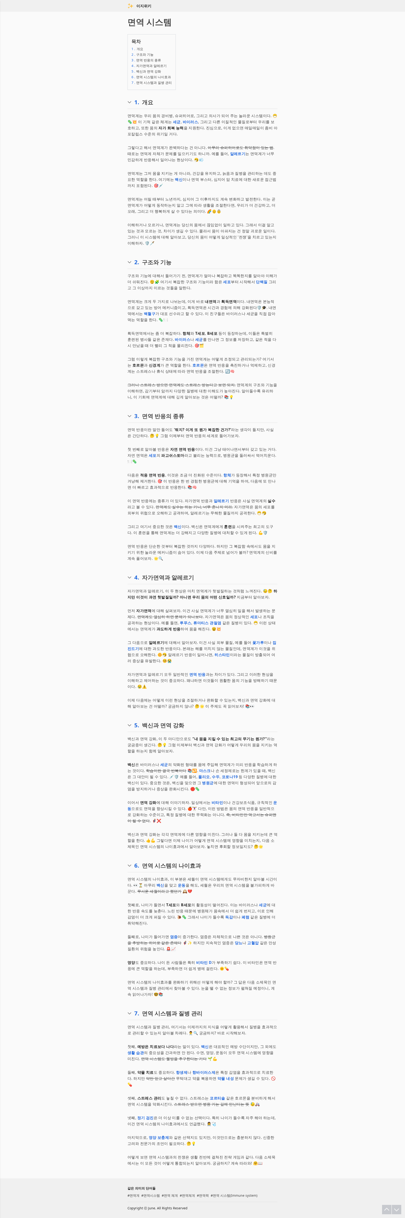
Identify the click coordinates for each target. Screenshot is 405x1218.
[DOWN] (396, 1209)
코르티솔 (217, 1098)
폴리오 (204, 776)
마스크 (205, 770)
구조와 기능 (142, 54)
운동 (182, 885)
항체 (227, 475)
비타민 (217, 802)
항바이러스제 (203, 1072)
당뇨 (239, 942)
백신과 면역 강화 (146, 71)
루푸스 (185, 622)
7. (136, 1013)
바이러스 (190, 121)
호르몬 (198, 365)
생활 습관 (136, 1052)
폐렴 (245, 917)
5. (136, 725)
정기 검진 (145, 1117)
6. (136, 865)
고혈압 (253, 942)
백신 (179, 179)
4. (136, 577)
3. (136, 416)
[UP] (386, 1209)
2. (136, 262)
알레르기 (238, 153)
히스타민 (222, 654)
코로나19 (230, 776)
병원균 (208, 782)
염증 (174, 936)
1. (136, 102)
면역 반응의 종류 (146, 60)
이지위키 (143, 5)
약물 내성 (226, 1078)
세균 (177, 121)
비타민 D (204, 962)
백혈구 (149, 313)
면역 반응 (197, 674)
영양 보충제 (159, 1137)
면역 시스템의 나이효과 (151, 77)
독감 (229, 917)
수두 (216, 776)
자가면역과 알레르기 (149, 65)
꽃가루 (258, 642)
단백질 (261, 281)
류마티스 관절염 (207, 622)
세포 (227, 281)
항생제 (182, 1072)
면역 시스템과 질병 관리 (151, 82)
